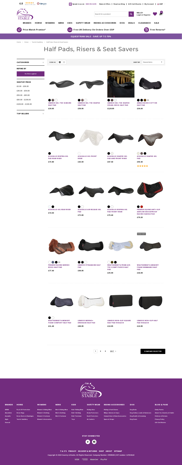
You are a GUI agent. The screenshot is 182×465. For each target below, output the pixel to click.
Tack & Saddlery (37, 42)
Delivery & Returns (161, 416)
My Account (149, 4)
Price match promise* (34, 30)
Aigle (6, 419)
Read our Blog (119, 4)
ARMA (7, 409)
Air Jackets (90, 419)
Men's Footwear (60, 416)
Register (147, 15)
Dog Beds (133, 409)
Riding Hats (91, 409)
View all (7, 422)
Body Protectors (92, 413)
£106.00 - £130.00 (24, 104)
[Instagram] (94, 442)
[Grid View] (60, 62)
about (109, 451)
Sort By (136, 62)
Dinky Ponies (159, 409)
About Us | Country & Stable (164, 413)
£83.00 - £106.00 (24, 100)
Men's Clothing (60, 413)
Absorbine (8, 413)
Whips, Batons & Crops (111, 413)
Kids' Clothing (76, 413)
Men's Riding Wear (61, 409)
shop (101, 451)
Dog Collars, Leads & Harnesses (140, 413)
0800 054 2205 (91, 4)
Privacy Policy (159, 419)
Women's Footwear (43, 416)
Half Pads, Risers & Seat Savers (57, 42)
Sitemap (118, 451)
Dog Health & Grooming (138, 416)
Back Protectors (92, 416)
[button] (32, 4)
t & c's (63, 451)
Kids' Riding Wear (77, 409)
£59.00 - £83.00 (23, 95)
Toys (73, 419)
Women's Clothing (43, 413)
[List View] (64, 62)
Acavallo (8, 416)
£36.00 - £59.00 (23, 91)
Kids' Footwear (76, 416)
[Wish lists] (155, 14)
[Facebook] (88, 442)
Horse (26, 42)
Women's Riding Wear (44, 409)
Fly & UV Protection (23, 409)
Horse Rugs (20, 413)
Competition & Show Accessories (115, 416)
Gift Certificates (134, 4)
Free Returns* (157, 30)
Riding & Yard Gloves (111, 409)
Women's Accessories (44, 419)
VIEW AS (52, 62)
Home (19, 42)
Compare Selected (153, 351)
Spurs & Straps (109, 419)
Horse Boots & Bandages (25, 416)
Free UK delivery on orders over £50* (94, 30)
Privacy (72, 451)
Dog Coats (133, 419)
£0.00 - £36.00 (23, 86)
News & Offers (104, 4)
